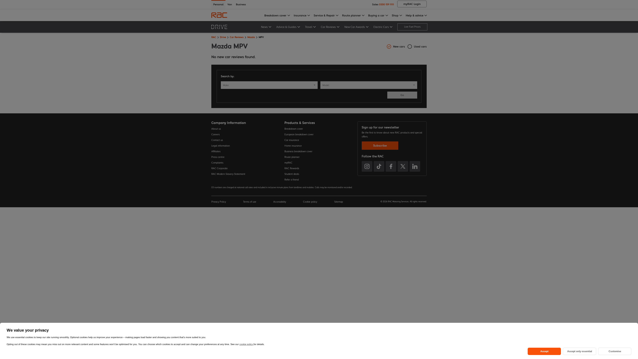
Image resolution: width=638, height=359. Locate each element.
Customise (615, 351)
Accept (544, 351)
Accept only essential (579, 351)
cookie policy (246, 344)
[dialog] (319, 341)
